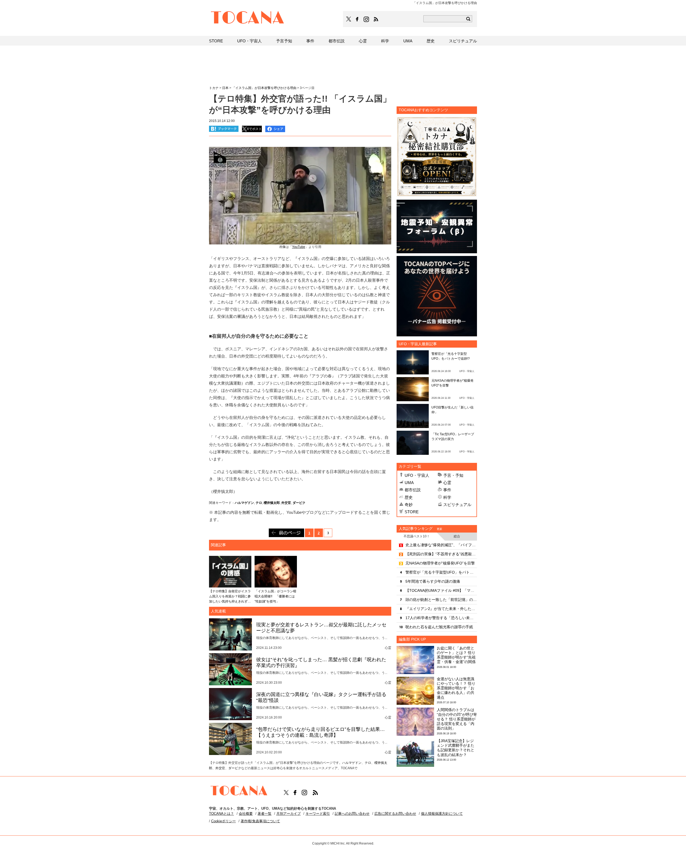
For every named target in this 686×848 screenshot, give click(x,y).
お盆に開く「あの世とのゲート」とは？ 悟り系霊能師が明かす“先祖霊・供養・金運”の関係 (456, 655)
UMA (409, 482)
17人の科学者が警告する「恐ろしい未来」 (441, 618)
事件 (447, 490)
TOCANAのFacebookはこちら (357, 19)
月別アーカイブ (288, 814)
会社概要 (246, 814)
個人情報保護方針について (442, 814)
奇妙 (409, 504)
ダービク (299, 503)
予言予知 (284, 41)
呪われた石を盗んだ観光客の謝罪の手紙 (439, 627)
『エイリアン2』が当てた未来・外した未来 (441, 609)
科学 (447, 497)
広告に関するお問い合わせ (395, 814)
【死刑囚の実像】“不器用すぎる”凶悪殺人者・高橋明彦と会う (441, 554)
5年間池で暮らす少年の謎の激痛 (432, 581)
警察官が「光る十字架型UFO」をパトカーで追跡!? (441, 572)
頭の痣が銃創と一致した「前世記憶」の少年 (441, 599)
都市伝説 (413, 490)
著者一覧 (264, 814)
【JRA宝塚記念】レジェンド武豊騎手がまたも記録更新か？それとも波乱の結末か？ (455, 748)
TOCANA (247, 18)
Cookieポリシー (223, 821)
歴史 (409, 497)
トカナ (214, 88)
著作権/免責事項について (260, 821)
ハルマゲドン (244, 503)
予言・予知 (453, 475)
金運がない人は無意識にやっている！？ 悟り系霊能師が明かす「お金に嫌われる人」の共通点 (456, 688)
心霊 (447, 482)
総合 (457, 536)
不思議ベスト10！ (417, 536)
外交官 (286, 503)
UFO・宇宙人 (417, 475)
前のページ (286, 533)
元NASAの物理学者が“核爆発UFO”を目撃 (440, 563)
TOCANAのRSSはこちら (376, 19)
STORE (412, 511)
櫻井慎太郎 (272, 503)
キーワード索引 (317, 814)
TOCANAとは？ (221, 814)
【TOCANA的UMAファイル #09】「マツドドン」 (441, 590)
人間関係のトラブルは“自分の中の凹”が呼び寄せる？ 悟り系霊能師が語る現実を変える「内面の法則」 (457, 719)
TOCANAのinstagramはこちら (367, 19)
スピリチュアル (457, 504)
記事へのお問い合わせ (352, 814)
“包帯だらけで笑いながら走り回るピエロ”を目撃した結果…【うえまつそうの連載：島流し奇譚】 (320, 732)
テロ (259, 503)
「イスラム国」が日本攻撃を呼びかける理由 (264, 88)
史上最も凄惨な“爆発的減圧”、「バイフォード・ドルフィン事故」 (441, 545)
